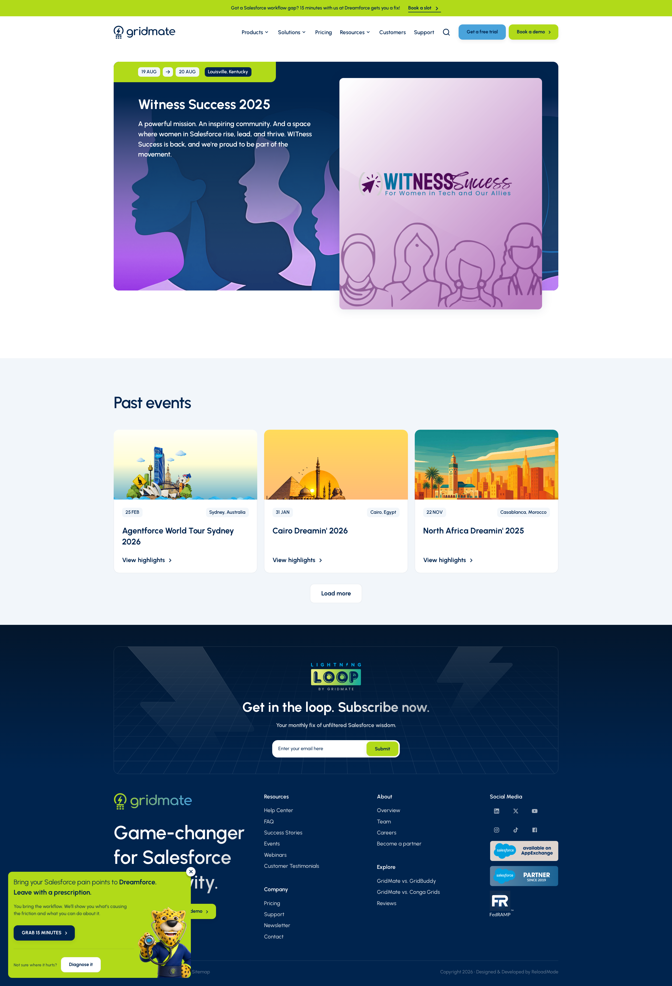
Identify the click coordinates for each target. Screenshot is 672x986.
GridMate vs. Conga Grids (408, 892)
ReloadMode (545, 972)
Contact (274, 936)
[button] (256, 32)
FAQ (269, 821)
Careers (386, 832)
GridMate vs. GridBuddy (406, 881)
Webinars (275, 855)
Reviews (386, 903)
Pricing (272, 903)
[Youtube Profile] (535, 811)
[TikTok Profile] (516, 830)
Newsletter (277, 925)
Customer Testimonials (291, 866)
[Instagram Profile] (496, 830)
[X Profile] (516, 811)
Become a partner (399, 843)
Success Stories (283, 832)
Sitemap (201, 972)
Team (384, 821)
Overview (388, 810)
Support (274, 914)
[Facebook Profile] (535, 830)
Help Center (278, 810)
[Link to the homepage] (144, 32)
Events (272, 843)
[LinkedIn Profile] (496, 811)
